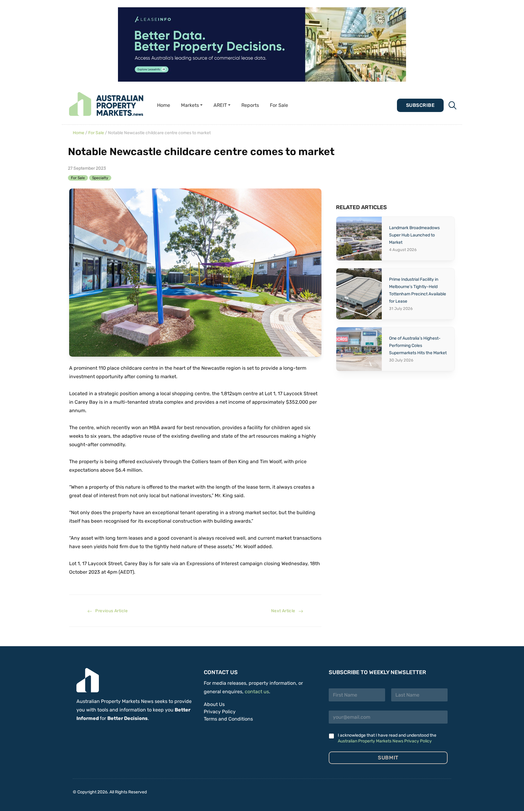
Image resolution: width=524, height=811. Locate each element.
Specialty (100, 178)
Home (163, 105)
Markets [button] (190, 105)
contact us (257, 691)
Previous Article (110, 610)
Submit (388, 758)
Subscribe (420, 105)
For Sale (279, 105)
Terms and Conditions (228, 719)
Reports (250, 105)
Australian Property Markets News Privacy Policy (385, 741)
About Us (214, 704)
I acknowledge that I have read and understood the (387, 738)
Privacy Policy (220, 711)
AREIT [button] (220, 105)
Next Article (284, 610)
